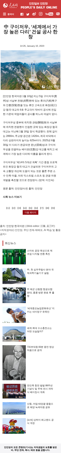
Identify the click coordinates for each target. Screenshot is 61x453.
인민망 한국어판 (15, 226)
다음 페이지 (30, 212)
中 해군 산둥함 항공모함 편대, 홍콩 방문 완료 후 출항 (40, 292)
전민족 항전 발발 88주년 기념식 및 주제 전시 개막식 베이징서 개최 (40, 388)
